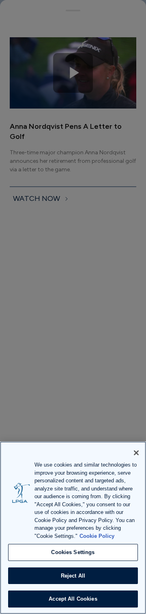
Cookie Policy (96, 536)
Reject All (73, 576)
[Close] (136, 453)
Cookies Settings (72, 552)
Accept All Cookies (73, 599)
